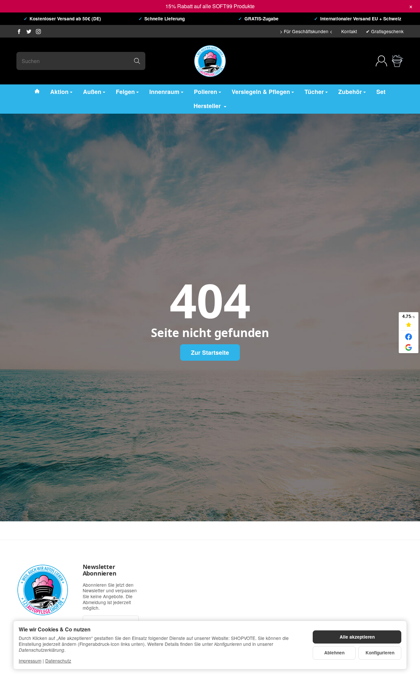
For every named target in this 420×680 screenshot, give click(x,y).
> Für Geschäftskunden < (306, 31)
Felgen (125, 91)
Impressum (30, 660)
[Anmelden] (381, 61)
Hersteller (208, 106)
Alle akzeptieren (357, 637)
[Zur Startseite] (210, 61)
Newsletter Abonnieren (99, 570)
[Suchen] (137, 61)
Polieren (205, 91)
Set (381, 91)
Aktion (59, 91)
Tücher (314, 91)
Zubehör (350, 91)
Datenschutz (58, 660)
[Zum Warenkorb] (397, 61)
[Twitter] (29, 31)
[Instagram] (38, 31)
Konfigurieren (380, 652)
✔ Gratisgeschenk (385, 31)
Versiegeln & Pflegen (261, 91)
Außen (92, 91)
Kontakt (349, 31)
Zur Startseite (210, 352)
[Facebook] (19, 31)
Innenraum (164, 91)
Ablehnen (334, 652)
